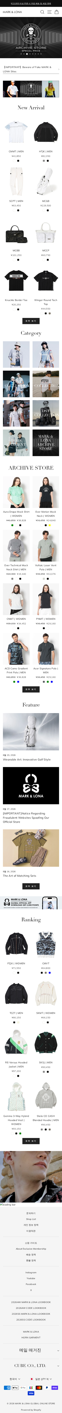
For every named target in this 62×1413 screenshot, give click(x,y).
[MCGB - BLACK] (47, 210)
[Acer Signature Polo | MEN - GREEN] (47, 681)
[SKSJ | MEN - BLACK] (47, 1072)
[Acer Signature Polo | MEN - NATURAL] (40, 681)
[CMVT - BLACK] (41, 972)
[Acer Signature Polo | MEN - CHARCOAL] (44, 681)
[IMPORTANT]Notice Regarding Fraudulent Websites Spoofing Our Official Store (26, 818)
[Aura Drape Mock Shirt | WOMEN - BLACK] (20, 525)
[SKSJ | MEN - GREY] (44, 1072)
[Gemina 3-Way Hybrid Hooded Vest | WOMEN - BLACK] (16, 1133)
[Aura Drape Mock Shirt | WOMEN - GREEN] (12, 525)
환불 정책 (31, 1260)
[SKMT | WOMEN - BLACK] (47, 1022)
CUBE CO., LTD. (30, 1366)
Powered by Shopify (31, 1410)
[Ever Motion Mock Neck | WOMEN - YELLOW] (49, 525)
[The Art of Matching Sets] (31, 848)
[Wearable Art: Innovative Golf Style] (31, 731)
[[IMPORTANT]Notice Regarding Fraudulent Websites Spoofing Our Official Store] (31, 785)
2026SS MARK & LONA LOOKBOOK (31, 1313)
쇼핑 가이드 (31, 1243)
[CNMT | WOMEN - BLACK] (18, 628)
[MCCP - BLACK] (47, 260)
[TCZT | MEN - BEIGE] (18, 1022)
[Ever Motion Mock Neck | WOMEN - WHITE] (41, 525)
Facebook (31, 1284)
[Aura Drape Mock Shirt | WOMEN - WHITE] (16, 525)
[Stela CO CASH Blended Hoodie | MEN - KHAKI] (49, 1129)
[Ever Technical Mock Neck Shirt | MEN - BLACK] (20, 578)
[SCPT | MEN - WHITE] (14, 210)
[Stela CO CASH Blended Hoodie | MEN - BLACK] (45, 1129)
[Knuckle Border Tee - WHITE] (14, 309)
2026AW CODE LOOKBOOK (31, 1308)
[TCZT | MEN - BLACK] (14, 1022)
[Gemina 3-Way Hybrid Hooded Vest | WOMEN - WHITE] (12, 1133)
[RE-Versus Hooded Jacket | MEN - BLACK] (18, 1076)
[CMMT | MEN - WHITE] (14, 160)
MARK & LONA (31, 1331)
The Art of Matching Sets (19, 875)
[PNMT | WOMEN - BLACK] (44, 628)
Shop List (31, 1219)
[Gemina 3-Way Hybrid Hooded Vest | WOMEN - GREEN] (20, 1133)
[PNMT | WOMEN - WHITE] (47, 628)
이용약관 (30, 1230)
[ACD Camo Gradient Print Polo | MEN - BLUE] (18, 681)
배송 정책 (31, 1254)
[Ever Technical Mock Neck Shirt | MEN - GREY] (12, 578)
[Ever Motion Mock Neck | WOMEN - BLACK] (45, 525)
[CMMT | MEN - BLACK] (18, 160)
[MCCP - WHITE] (44, 260)
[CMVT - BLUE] (49, 972)
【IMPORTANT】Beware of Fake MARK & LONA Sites (27, 69)
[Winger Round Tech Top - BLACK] (45, 313)
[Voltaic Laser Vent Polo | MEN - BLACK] (47, 578)
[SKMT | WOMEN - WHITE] (44, 1022)
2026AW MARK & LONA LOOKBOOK (31, 1302)
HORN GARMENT (31, 1337)
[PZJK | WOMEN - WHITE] (14, 972)
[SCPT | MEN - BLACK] (18, 210)
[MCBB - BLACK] (18, 260)
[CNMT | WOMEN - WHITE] (14, 628)
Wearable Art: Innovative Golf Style (27, 759)
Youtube (31, 1278)
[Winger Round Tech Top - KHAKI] (49, 313)
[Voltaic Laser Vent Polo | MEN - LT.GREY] (44, 578)
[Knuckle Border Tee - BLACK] (18, 309)
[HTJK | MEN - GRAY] (44, 160)
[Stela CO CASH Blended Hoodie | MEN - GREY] (41, 1129)
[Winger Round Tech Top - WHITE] (41, 313)
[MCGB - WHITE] (44, 210)
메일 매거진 (30, 1350)
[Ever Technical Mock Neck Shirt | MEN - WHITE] (16, 578)
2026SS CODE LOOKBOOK (31, 1319)
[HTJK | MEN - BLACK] (47, 160)
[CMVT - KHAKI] (45, 972)
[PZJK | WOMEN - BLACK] (18, 972)
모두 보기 (31, 321)
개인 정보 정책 (31, 1224)
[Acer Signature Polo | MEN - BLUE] (51, 681)
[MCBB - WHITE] (14, 260)
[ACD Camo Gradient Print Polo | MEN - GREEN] (14, 681)
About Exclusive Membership (31, 1248)
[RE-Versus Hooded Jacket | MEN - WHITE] (14, 1076)
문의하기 (30, 1213)
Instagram (30, 1272)
